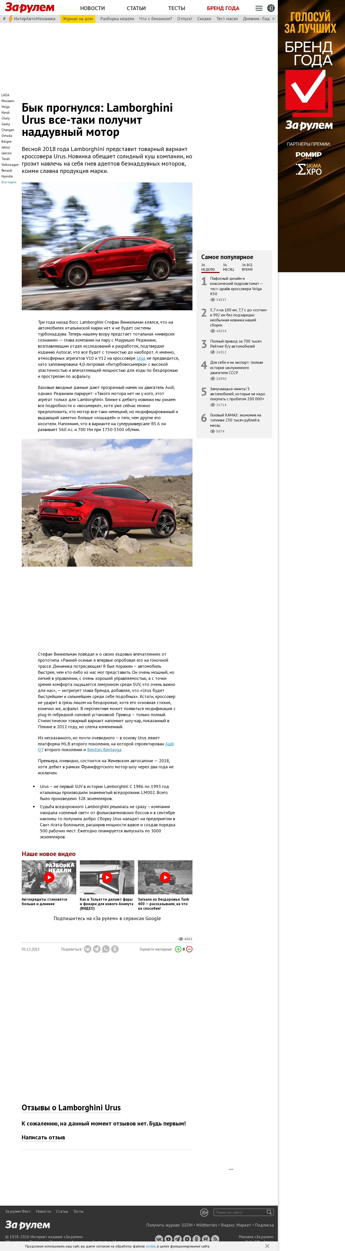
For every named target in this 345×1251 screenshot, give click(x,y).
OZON (187, 1225)
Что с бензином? (155, 18)
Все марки (9, 182)
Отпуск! (184, 18)
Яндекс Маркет (236, 1225)
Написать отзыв (43, 1137)
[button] (267, 1246)
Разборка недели (117, 18)
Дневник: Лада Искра (264, 18)
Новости (92, 8)
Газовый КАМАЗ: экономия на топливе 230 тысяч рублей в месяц (235, 420)
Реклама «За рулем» (256, 1236)
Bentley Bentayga (104, 749)
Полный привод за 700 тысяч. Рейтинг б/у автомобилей (236, 344)
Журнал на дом (78, 18)
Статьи (136, 8)
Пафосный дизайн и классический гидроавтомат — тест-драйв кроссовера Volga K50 (236, 286)
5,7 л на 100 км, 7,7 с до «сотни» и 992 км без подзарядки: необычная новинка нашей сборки (238, 317)
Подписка (264, 1225)
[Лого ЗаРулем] (29, 7)
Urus (141, 358)
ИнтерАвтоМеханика (34, 18)
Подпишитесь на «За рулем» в (107, 918)
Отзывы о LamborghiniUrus (71, 1107)
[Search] (269, 1212)
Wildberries (206, 1225)
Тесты (176, 8)
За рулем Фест (18, 1211)
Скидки (204, 18)
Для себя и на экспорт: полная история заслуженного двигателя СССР (236, 367)
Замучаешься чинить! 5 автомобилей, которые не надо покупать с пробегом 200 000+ (237, 393)
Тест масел (227, 18)
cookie (151, 1246)
